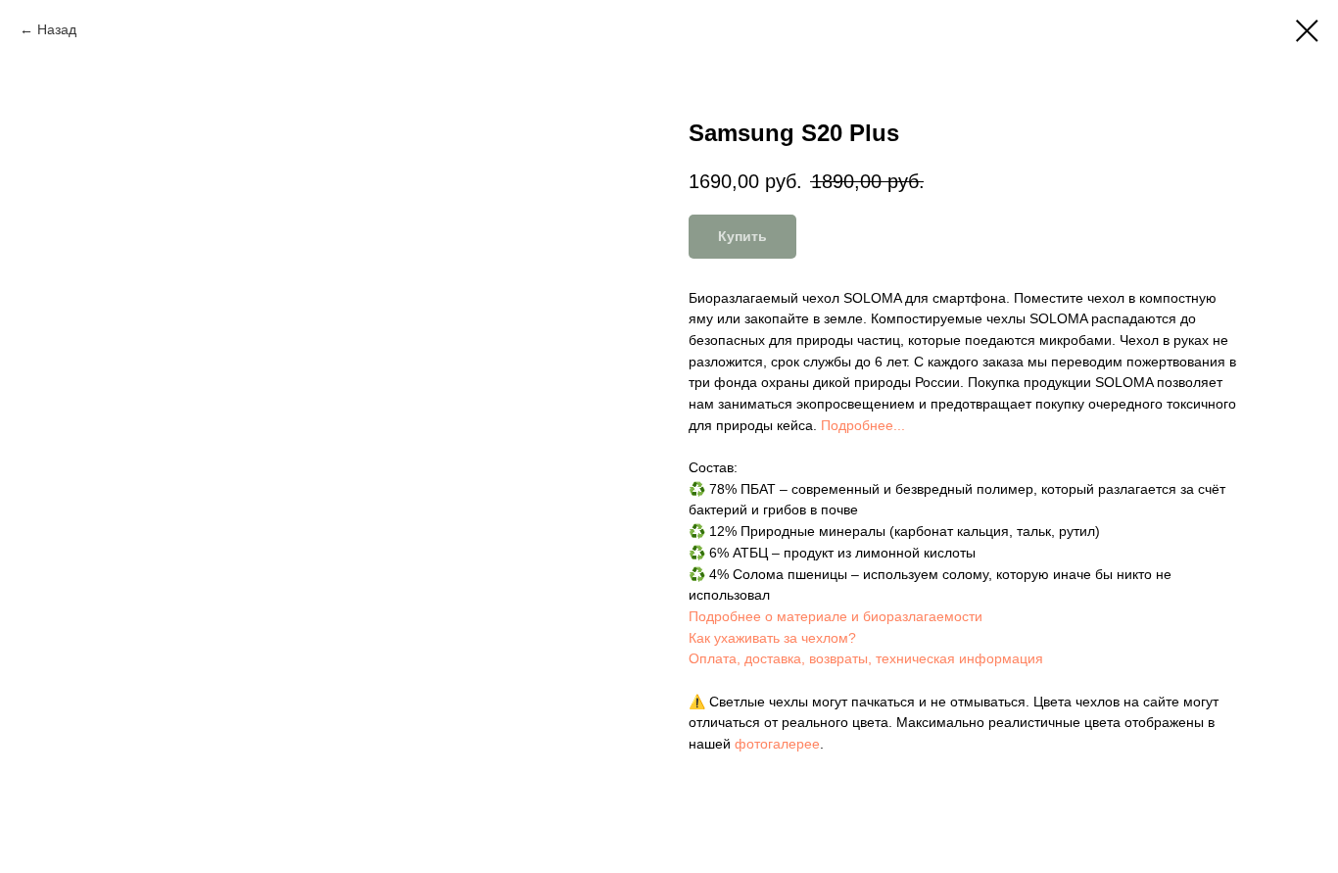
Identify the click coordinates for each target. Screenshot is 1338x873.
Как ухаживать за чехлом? (772, 638)
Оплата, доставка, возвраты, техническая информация (866, 658)
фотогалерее (777, 744)
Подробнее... (863, 425)
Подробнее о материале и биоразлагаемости (835, 616)
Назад (56, 29)
